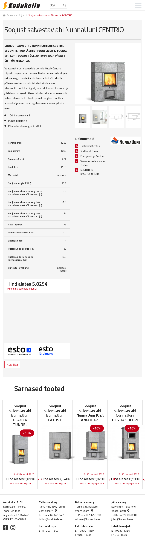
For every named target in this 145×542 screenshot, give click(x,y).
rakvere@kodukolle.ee (87, 519)
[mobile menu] (138, 5)
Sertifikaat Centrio (89, 151)
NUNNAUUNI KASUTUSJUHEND (89, 172)
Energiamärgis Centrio (92, 156)
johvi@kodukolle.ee (122, 519)
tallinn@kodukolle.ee (51, 519)
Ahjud (22, 15)
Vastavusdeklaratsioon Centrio (92, 163)
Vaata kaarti (46, 511)
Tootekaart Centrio (90, 146)
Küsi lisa (12, 364)
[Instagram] (12, 527)
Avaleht (11, 15)
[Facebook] (5, 527)
